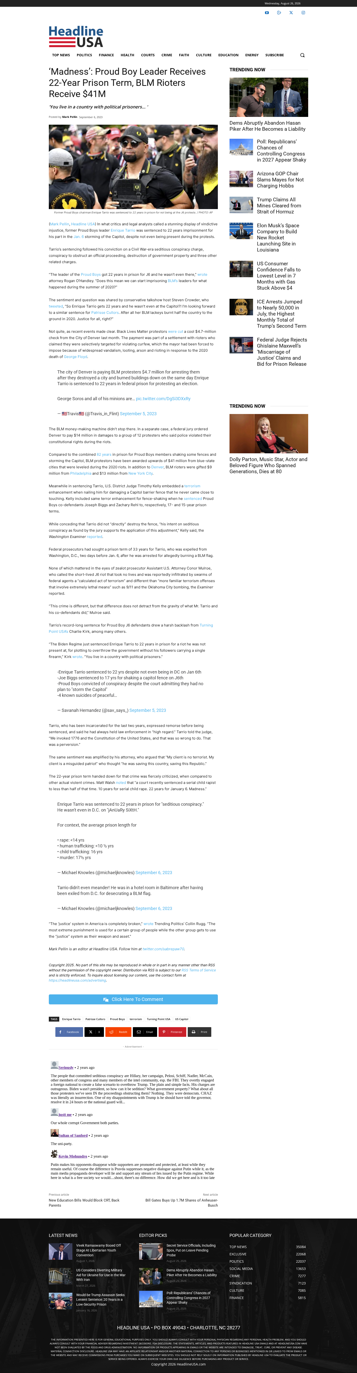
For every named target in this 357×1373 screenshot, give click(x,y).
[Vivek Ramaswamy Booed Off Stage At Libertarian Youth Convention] (60, 1251)
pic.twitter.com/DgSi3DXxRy (163, 398)
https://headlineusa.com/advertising (77, 980)
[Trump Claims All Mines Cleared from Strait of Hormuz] (241, 205)
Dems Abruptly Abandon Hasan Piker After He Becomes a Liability (268, 126)
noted (121, 782)
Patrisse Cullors (105, 312)
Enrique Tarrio (123, 230)
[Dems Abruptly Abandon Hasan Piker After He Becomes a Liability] (269, 97)
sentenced (193, 498)
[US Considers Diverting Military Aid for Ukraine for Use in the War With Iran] (60, 1276)
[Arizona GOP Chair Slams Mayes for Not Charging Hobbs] (241, 179)
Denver (157, 467)
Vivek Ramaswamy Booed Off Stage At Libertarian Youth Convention (98, 1250)
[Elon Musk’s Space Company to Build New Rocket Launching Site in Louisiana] (241, 231)
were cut (175, 331)
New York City (140, 473)
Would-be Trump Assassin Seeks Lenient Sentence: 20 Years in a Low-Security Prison (100, 1299)
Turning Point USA (158, 1019)
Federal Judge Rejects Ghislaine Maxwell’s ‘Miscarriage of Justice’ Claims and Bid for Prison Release (282, 352)
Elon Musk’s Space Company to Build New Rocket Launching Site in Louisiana (278, 238)
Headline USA (83, 224)
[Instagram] (303, 13)
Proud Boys (91, 274)
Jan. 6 (79, 236)
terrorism (192, 486)
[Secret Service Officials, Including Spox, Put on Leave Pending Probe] (151, 1251)
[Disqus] (133, 1119)
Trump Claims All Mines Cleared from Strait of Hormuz (279, 206)
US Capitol (181, 1019)
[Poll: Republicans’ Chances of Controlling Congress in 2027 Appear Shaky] (241, 147)
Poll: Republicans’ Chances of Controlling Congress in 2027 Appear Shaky (281, 151)
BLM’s (173, 280)
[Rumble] (279, 13)
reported (94, 536)
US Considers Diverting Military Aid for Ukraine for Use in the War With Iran (101, 1275)
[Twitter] (291, 13)
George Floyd (75, 356)
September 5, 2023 (138, 413)
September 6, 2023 (154, 872)
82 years (103, 454)
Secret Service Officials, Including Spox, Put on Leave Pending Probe (191, 1250)
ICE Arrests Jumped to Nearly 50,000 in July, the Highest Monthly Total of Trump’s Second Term (281, 314)
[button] (302, 55)
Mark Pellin (69, 117)
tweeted (56, 306)
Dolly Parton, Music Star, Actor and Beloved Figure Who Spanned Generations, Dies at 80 (268, 465)
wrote (202, 274)
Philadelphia (80, 473)
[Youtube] (267, 13)
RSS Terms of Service (199, 970)
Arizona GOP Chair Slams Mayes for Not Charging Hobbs (280, 180)
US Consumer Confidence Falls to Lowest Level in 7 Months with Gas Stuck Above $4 (279, 276)
